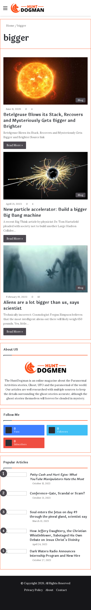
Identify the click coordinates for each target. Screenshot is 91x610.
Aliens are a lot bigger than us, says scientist (41, 305)
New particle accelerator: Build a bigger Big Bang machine (45, 212)
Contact (61, 590)
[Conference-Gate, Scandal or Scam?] (15, 499)
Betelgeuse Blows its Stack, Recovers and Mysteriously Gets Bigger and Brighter (43, 120)
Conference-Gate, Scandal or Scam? (57, 493)
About (49, 590)
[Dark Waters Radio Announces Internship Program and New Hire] (15, 557)
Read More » (15, 145)
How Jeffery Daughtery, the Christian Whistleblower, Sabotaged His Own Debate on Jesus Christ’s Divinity (58, 535)
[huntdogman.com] (27, 8)
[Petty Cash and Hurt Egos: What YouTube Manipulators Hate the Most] (15, 480)
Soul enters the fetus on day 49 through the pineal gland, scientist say (58, 514)
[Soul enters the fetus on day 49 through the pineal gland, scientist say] (15, 518)
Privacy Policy (33, 590)
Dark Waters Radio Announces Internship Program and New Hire (55, 553)
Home (10, 25)
